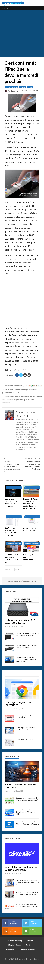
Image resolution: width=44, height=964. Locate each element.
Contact (30, 940)
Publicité (29, 945)
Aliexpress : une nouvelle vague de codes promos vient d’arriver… (27, 905)
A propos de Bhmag (15, 940)
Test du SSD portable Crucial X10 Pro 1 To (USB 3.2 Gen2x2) (27, 634)
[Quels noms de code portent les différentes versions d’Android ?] (9, 800)
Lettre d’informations (27, 950)
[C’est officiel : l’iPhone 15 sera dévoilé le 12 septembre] (13, 491)
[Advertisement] (22, 33)
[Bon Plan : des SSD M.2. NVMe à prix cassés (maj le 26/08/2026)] (9, 895)
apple (11, 370)
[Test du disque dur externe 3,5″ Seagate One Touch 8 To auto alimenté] (22, 607)
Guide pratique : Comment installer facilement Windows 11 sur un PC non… (27, 659)
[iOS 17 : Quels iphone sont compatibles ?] (31, 546)
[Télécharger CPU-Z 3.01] (9, 742)
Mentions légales (14, 945)
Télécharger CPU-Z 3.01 (24, 739)
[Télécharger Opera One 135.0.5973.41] (9, 718)
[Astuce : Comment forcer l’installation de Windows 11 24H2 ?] (9, 812)
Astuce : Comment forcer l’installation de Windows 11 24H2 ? (25, 812)
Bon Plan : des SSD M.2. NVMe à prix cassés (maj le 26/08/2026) (27, 893)
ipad (16, 370)
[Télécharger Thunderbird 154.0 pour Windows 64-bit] (9, 730)
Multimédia (22, 87)
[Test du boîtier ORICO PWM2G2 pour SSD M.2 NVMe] (9, 648)
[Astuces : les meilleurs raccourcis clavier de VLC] (22, 771)
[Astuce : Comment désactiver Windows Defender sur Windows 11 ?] (9, 824)
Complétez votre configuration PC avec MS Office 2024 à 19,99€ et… (27, 882)
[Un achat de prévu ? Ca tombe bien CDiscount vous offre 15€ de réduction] (22, 853)
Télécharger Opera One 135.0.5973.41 (24, 717)
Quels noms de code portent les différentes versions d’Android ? (27, 799)
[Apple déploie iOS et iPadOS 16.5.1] (31, 520)
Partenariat (10, 950)
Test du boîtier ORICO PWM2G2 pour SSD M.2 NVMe (27, 646)
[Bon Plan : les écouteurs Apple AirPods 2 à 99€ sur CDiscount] (13, 520)
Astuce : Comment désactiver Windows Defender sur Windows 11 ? (27, 824)
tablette (22, 370)
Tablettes (29, 87)
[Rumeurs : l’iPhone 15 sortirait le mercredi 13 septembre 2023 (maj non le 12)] (31, 491)
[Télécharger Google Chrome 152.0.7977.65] (22, 689)
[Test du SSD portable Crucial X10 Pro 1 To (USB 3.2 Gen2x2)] (9, 636)
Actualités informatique (11, 87)
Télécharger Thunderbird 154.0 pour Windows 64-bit (27, 729)
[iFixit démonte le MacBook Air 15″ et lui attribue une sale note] (13, 546)
